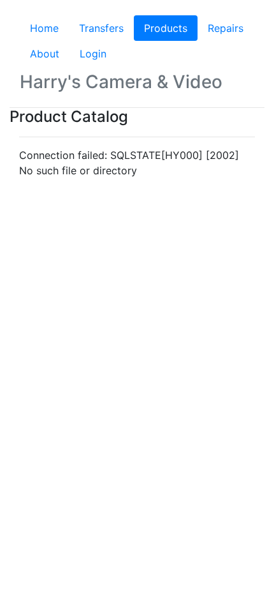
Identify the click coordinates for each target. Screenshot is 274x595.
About (44, 53)
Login (93, 53)
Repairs (225, 28)
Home (44, 28)
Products (171, 28)
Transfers (101, 28)
